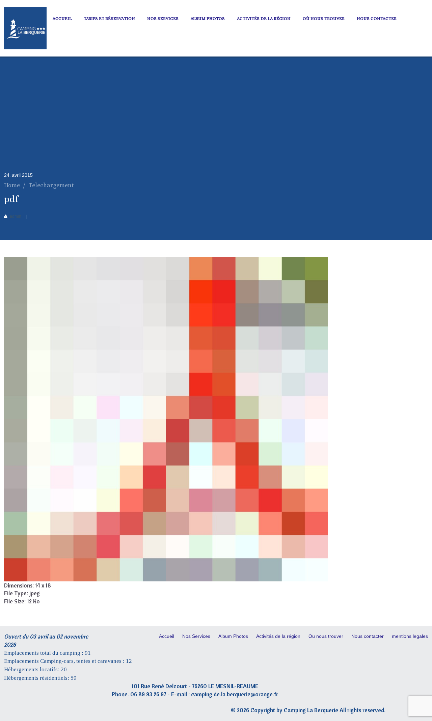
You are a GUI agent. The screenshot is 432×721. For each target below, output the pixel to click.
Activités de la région (264, 18)
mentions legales (410, 636)
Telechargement (51, 185)
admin (15, 216)
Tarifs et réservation (109, 18)
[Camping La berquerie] (25, 47)
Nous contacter (377, 18)
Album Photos (208, 18)
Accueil (62, 18)
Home (12, 185)
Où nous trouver (324, 18)
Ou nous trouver (325, 636)
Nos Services (163, 18)
